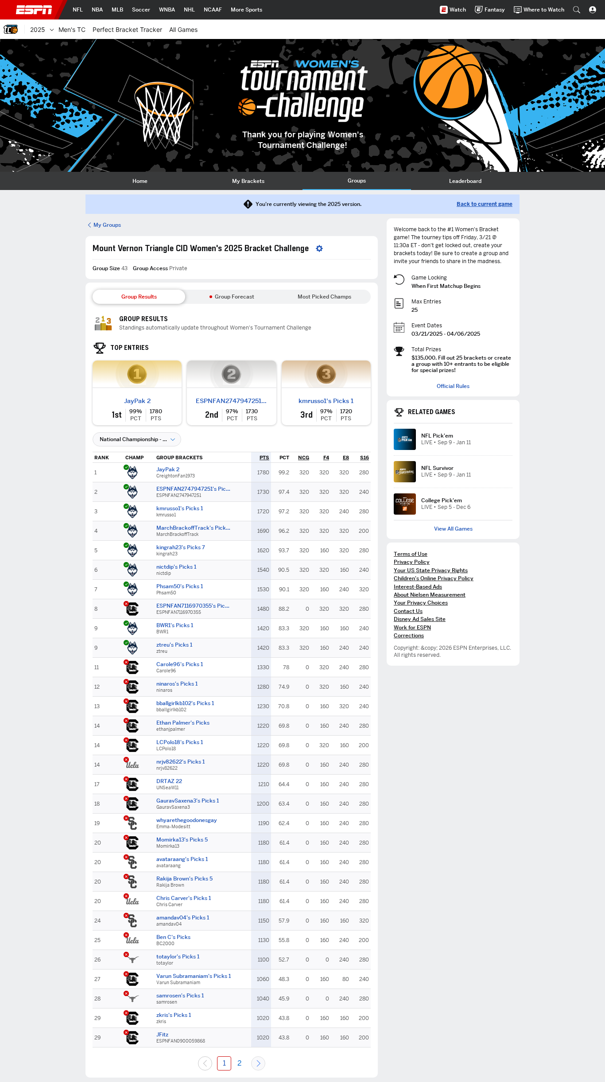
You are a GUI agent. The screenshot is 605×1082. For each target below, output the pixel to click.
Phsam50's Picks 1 (179, 586)
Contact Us (408, 611)
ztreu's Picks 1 (174, 645)
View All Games (453, 529)
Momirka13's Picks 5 (182, 840)
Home (139, 181)
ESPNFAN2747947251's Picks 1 (231, 401)
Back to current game (484, 204)
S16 (364, 457)
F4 (326, 457)
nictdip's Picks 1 (176, 567)
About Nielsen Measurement (429, 594)
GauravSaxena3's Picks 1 (187, 801)
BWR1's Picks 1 (174, 625)
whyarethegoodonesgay (186, 820)
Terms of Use (410, 554)
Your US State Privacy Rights (431, 570)
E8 (346, 457)
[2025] (52, 29)
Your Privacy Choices (421, 602)
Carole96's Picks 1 (179, 664)
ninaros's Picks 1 (177, 684)
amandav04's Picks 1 (182, 918)
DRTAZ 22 (169, 781)
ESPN (34, 9)
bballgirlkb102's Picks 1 (185, 703)
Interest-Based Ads (418, 586)
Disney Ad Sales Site (420, 619)
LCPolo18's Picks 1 (179, 742)
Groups (357, 180)
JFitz (162, 1035)
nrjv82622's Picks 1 (180, 762)
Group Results (139, 296)
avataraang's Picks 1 (182, 859)
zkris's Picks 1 (173, 1015)
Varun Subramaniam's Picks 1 (193, 976)
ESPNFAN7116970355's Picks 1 (193, 606)
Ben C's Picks (173, 937)
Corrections (409, 635)
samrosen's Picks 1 (180, 996)
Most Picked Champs (324, 296)
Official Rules (453, 386)
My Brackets (248, 181)
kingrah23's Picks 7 (180, 547)
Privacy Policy (412, 561)
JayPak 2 (137, 401)
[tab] (139, 181)
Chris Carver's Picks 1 (183, 898)
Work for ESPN (412, 627)
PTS (264, 457)
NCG (303, 457)
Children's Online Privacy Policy (433, 578)
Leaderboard (465, 181)
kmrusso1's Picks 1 (326, 401)
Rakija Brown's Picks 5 (184, 879)
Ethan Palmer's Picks (182, 723)
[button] (576, 9)
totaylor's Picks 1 (177, 957)
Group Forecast (234, 296)
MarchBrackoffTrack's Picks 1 (193, 528)
